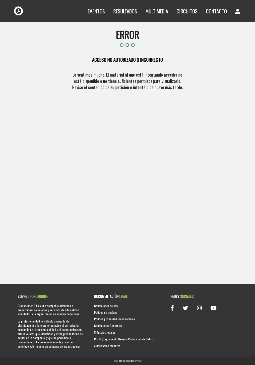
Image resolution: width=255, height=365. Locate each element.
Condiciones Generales (108, 325)
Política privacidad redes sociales (114, 319)
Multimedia (156, 11)
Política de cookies (105, 312)
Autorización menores (107, 346)
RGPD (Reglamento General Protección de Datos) (124, 339)
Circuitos (187, 11)
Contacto (216, 11)
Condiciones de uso (106, 306)
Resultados (125, 11)
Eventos (96, 11)
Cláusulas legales (104, 332)
